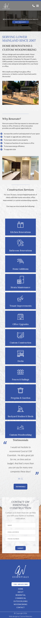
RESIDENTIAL (21, 595)
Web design (13, 616)
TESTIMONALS (20, 486)
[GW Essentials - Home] (6, 5)
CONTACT (20, 607)
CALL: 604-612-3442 (20, 584)
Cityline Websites (25, 616)
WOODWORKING (20, 604)
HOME (20, 589)
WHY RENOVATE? (20, 22)
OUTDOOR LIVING (20, 601)
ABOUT (20, 592)
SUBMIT (20, 548)
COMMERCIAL (20, 598)
